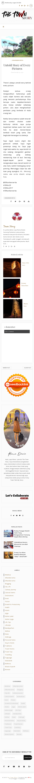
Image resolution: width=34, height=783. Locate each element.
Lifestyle (8, 625)
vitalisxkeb (8, 661)
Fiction (7, 601)
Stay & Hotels (9, 643)
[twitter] (22, 5)
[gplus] (25, 5)
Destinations (9, 595)
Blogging (8, 584)
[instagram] (27, 5)
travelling (8, 655)
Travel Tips (8, 652)
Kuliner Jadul (9, 616)
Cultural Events (10, 592)
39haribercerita (10, 581)
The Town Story (12, 777)
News (7, 634)
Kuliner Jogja (9, 619)
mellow (7, 631)
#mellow (8, 575)
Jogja (6, 613)
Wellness (8, 664)
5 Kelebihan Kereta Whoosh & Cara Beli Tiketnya (21, 544)
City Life (8, 587)
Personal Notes (10, 640)
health (7, 607)
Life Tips (8, 622)
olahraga (8, 637)
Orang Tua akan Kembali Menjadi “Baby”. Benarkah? (20, 554)
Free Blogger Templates (17, 778)
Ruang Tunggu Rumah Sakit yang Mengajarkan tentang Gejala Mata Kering (22, 534)
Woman (7, 669)
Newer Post (6, 367)
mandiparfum (9, 628)
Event (7, 598)
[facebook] (19, 5)
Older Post (27, 367)
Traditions (8, 646)
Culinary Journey (10, 590)
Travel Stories (9, 649)
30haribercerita (17, 60)
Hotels (7, 610)
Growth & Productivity (12, 604)
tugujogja (8, 658)
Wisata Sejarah (10, 666)
